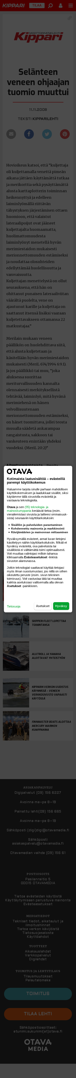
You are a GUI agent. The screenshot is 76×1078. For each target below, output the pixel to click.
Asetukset (42, 606)
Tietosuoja (13, 606)
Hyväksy (61, 606)
